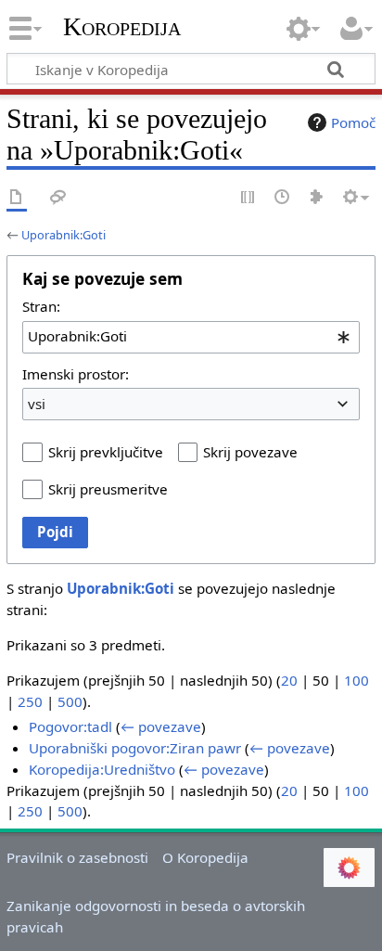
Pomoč (353, 122)
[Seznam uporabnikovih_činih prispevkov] (317, 198)
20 (289, 680)
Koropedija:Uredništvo (102, 769)
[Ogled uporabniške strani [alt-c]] (16, 198)
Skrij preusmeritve (108, 489)
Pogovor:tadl (70, 726)
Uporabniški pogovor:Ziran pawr (135, 748)
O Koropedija (205, 857)
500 (70, 701)
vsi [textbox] (36, 403)
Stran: (41, 306)
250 (30, 701)
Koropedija (122, 27)
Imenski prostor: (75, 374)
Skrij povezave (250, 452)
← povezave (161, 726)
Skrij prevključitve (105, 452)
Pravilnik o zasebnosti (77, 857)
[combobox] (191, 337)
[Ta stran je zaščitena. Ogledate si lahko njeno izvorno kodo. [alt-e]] (248, 198)
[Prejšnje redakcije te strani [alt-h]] (283, 198)
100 (356, 680)
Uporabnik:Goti (63, 234)
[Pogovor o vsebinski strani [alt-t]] (58, 198)
